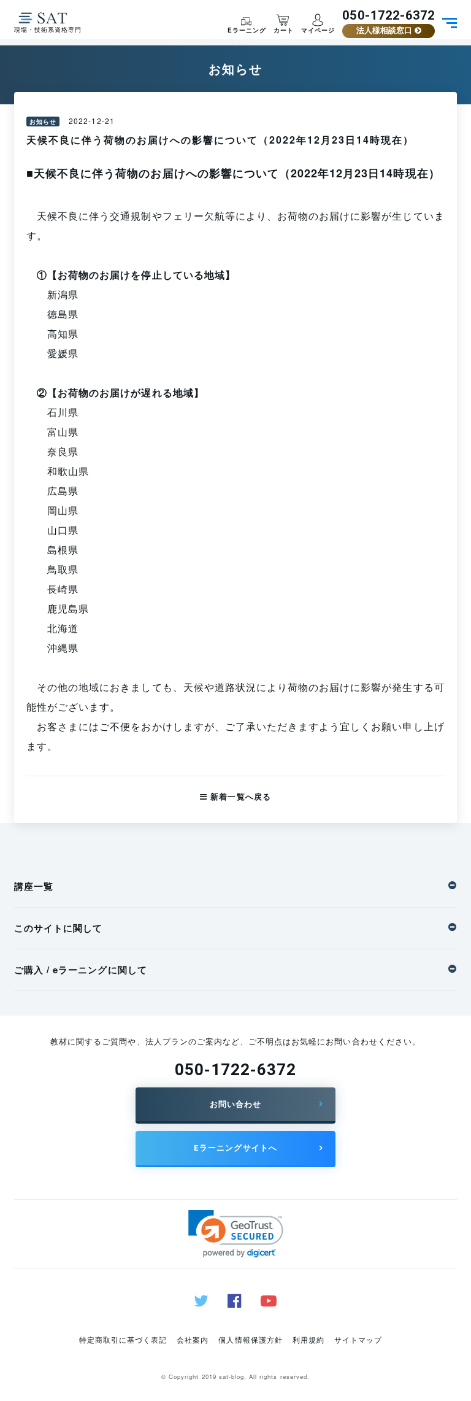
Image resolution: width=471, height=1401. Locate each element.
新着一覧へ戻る (238, 796)
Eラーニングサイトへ (235, 1147)
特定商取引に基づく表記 (123, 1339)
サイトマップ (358, 1339)
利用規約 (308, 1339)
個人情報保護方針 (250, 1339)
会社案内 (193, 1339)
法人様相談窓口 (385, 30)
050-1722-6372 (388, 15)
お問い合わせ (235, 1104)
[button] (235, 1234)
